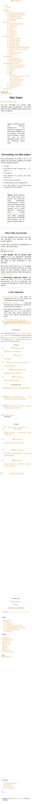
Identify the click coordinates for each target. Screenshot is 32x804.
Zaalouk (4, 647)
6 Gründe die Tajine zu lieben (14, 443)
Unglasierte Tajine (10, 303)
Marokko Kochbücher (15, 60)
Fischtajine (7, 359)
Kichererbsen (13, 33)
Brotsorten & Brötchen (16, 67)
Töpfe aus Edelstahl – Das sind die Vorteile (17, 398)
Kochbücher (9, 56)
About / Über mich (11, 783)
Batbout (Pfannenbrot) (11, 380)
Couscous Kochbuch (18, 80)
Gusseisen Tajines (14, 42)
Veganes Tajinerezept (15, 18)
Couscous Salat (7, 651)
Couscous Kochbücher (16, 62)
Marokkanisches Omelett (12, 373)
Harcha (4, 645)
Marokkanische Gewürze (16, 24)
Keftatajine (5, 642)
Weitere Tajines (8, 93)
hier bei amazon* (7, 274)
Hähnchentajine (9, 366)
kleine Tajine (18, 279)
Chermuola (6, 649)
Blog (6, 9)
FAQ (10, 7)
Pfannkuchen (13, 87)
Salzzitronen (12, 31)
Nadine (15, 101)
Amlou (9, 170)
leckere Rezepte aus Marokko (12, 337)
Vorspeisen (12, 69)
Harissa (11, 29)
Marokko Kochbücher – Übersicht (15, 627)
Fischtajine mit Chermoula (17, 13)
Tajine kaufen (18, 311)
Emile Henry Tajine (14, 43)
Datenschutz (9, 787)
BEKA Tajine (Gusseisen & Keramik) (19, 47)
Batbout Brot (6, 644)
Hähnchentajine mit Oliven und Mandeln (17, 323)
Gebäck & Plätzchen (15, 85)
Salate (10, 72)
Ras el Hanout (13, 27)
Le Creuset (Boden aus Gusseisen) (17, 407)
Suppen (11, 71)
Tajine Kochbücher (14, 58)
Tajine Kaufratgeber (15, 38)
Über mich (8, 89)
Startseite (8, 620)
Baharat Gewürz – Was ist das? (15, 321)
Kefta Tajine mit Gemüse (12, 351)
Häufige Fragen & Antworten (14, 626)
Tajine (7, 6)
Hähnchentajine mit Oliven (17, 15)
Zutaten (7, 22)
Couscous (12, 74)
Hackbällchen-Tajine (15, 16)
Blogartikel (8, 631)
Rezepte (7, 11)
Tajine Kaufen (9, 36)
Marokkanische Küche (12, 63)
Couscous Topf (16, 81)
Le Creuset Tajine (14, 45)
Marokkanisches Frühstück (17, 65)
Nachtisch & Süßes (14, 83)
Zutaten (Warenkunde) (12, 629)
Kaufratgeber (9, 624)
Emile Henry (26, 388)
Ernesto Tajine (13, 54)
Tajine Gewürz (13, 25)
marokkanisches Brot (14, 214)
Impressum (8, 785)
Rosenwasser (13, 34)
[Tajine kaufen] (16, 473)
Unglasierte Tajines (14, 40)
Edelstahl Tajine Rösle (15, 53)
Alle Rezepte (12, 20)
